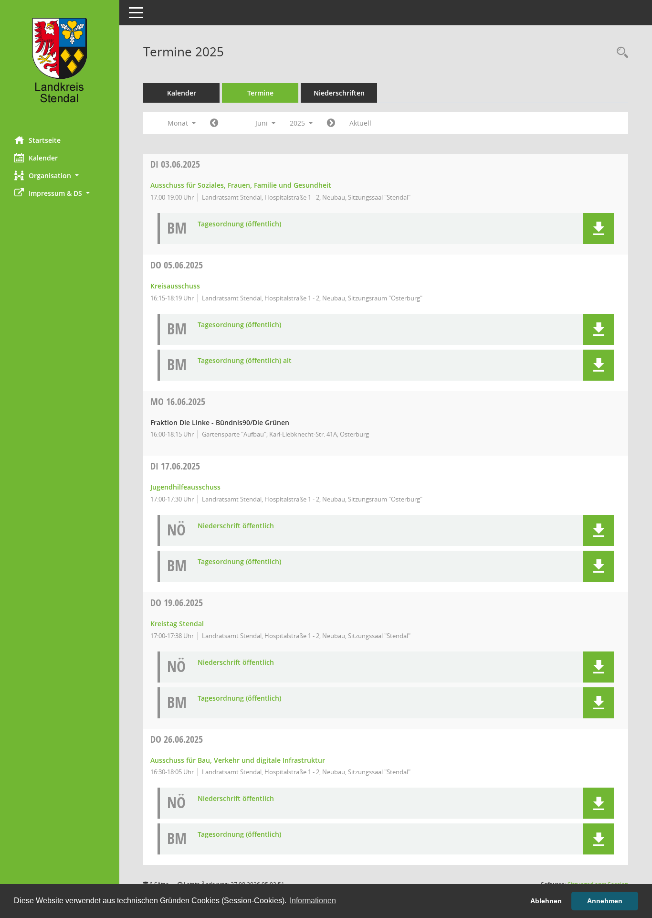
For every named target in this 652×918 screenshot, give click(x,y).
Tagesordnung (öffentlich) (239, 224)
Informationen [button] (313, 901)
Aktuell (360, 123)
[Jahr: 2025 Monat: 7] (331, 123)
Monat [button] (179, 123)
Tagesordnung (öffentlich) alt (245, 361)
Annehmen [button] (604, 901)
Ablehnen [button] (546, 901)
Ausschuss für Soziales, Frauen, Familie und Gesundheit (240, 185)
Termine (260, 92)
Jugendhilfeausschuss (185, 486)
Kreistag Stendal (177, 623)
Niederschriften (339, 92)
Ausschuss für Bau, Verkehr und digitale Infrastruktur (237, 760)
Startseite (45, 140)
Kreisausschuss (175, 285)
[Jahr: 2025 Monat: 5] (214, 123)
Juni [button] (262, 123)
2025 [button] (298, 123)
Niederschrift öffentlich (236, 526)
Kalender (43, 157)
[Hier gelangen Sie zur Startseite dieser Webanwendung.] (59, 64)
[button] (59, 175)
